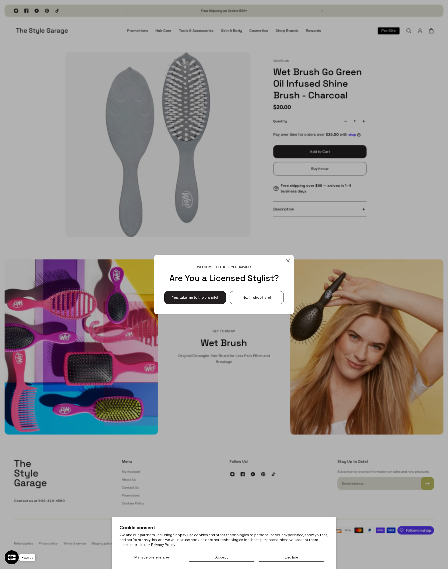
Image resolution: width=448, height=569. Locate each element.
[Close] (288, 261)
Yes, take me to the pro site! (195, 297)
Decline (291, 557)
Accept (221, 557)
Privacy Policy (163, 544)
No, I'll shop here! (256, 297)
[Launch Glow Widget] (12, 557)
